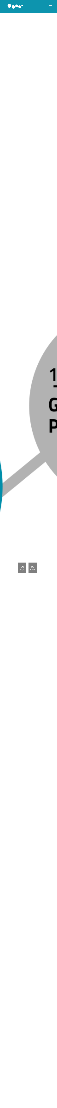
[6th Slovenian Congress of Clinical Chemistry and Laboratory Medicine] (15, 6)
